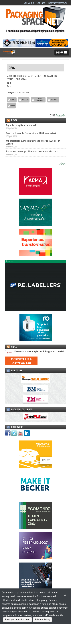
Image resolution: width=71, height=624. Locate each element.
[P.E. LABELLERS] (35, 309)
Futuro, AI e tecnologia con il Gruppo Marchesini (39, 351)
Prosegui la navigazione (17, 619)
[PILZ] (35, 466)
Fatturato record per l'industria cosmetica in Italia (32, 147)
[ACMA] (35, 194)
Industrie (60, 115)
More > (62, 163)
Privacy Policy (42, 619)
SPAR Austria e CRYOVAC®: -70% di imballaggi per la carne (35, 154)
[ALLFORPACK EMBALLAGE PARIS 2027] (52, 46)
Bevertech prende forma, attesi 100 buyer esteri (31, 128)
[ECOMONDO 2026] (35, 528)
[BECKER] (35, 497)
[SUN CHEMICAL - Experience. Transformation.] (35, 255)
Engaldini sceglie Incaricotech (21, 125)
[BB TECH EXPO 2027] (35, 558)
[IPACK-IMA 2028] (19, 46)
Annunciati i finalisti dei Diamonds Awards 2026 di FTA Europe (33, 138)
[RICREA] (35, 224)
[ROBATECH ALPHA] (35, 340)
